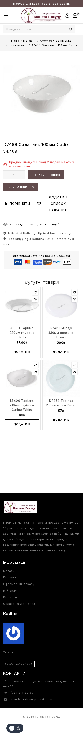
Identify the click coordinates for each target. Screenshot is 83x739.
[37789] (41, 92)
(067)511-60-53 (22, 692)
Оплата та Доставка (19, 603)
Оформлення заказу (18, 584)
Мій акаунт (11, 590)
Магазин (9, 570)
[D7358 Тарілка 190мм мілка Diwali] (61, 378)
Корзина (9, 577)
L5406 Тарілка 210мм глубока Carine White (22, 405)
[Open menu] (5, 15)
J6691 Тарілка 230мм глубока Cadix (22, 332)
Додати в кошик (45, 175)
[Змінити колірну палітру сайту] (14, 728)
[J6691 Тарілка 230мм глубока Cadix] (21, 305)
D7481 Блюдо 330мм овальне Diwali (61, 332)
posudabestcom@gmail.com (31, 699)
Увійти (8, 652)
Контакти (10, 597)
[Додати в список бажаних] (35, 292)
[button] (22, 351)
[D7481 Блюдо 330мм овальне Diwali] (61, 305)
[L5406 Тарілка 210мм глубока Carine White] (21, 378)
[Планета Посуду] (41, 15)
